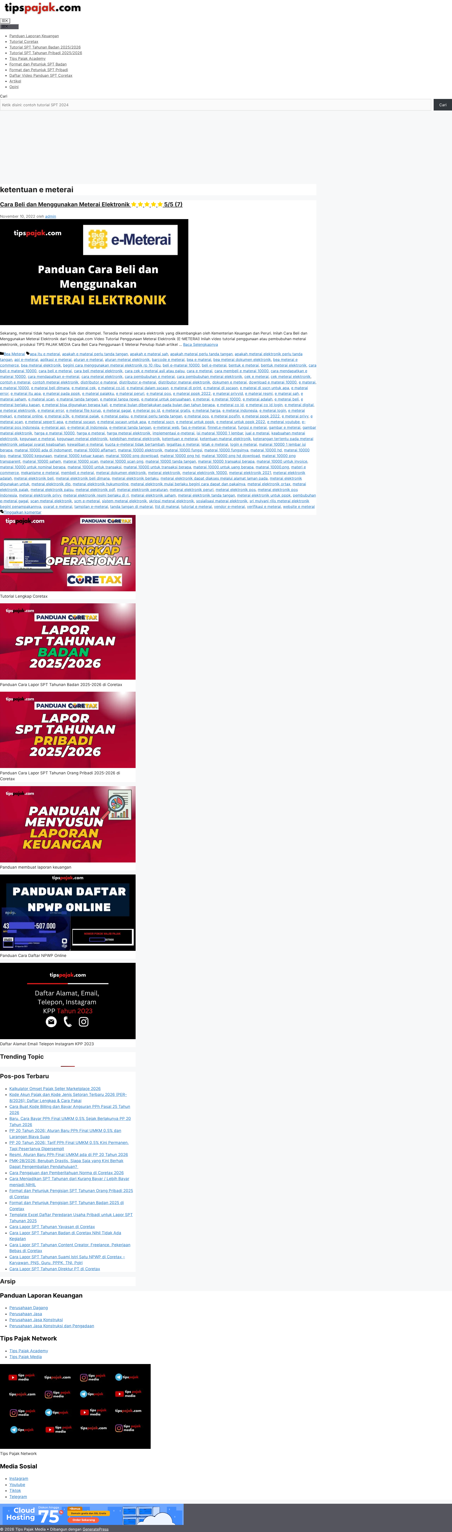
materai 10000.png (272, 467)
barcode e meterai (168, 359)
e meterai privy (295, 416)
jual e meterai (257, 433)
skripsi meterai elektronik (171, 500)
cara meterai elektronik (102, 376)
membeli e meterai (77, 472)
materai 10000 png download (132, 455)
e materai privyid (228, 393)
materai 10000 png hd (180, 455)
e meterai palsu (115, 416)
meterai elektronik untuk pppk (264, 495)
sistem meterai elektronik (124, 500)
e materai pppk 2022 (192, 393)
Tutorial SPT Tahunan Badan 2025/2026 (45, 47)
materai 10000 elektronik (140, 450)
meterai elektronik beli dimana (83, 478)
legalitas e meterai (183, 444)
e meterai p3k (57, 416)
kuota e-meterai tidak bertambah (135, 444)
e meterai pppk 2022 (261, 416)
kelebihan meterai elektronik (135, 438)
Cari (3, 96)
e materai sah (287, 393)
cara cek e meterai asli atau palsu (155, 370)
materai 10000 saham (42, 461)
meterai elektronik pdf (95, 489)
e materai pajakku (98, 393)
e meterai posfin (225, 416)
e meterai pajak (85, 416)
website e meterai (299, 506)
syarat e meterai (57, 506)
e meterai (201, 399)
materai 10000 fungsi (183, 450)
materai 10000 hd (266, 450)
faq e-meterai (193, 427)
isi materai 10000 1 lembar (220, 433)
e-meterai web (166, 427)
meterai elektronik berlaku (135, 478)
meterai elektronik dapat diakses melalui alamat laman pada (214, 478)
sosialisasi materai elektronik (221, 500)
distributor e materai (99, 382)
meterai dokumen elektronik (121, 472)
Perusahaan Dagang (28, 1307)
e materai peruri (130, 393)
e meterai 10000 (226, 399)
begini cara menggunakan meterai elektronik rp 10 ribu (112, 365)
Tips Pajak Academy (27, 58)
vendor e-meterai (229, 506)
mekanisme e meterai (40, 472)
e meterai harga (206, 410)
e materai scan (41, 399)
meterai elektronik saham (153, 495)
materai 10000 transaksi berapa (226, 461)
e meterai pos (196, 416)
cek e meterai (256, 376)
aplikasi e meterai (56, 359)
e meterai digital (299, 404)
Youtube (17, 1484)
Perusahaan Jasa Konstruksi (36, 1319)
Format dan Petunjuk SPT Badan (38, 64)
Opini (14, 86)
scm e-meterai (87, 500)
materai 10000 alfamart (95, 450)
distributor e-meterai (137, 382)
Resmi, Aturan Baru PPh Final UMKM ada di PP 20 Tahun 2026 (68, 1154)
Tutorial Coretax (23, 41)
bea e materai (199, 359)
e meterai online (28, 416)
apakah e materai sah (149, 353)
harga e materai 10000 (54, 433)
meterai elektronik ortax (269, 484)
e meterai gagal (117, 410)
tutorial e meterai (196, 506)
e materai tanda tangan (77, 399)
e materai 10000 (14, 387)
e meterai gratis (176, 410)
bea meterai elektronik (41, 365)
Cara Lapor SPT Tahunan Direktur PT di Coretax (54, 1268)
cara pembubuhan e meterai (150, 376)
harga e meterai (91, 433)
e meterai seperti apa (44, 421)
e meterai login (272, 410)
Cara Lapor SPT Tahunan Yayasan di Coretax (52, 1226)
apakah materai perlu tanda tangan (201, 353)
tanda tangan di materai (131, 506)
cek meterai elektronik (291, 376)
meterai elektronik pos (236, 489)
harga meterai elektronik (128, 433)
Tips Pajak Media (25, 1356)
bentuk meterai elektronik (284, 365)
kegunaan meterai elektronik (82, 438)
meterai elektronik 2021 (250, 472)
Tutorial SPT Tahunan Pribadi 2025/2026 (45, 52)
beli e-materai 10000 (181, 365)
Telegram (18, 1496)
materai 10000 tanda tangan (170, 461)
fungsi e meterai (252, 427)
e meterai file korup (83, 410)
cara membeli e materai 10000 (241, 370)
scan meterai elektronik (51, 500)
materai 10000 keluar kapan (79, 455)
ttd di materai (167, 506)
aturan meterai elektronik (127, 359)
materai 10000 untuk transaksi (94, 467)
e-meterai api (53, 427)
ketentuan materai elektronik (225, 438)
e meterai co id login (264, 404)
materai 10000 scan (80, 461)
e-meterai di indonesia (87, 427)
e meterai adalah (257, 399)
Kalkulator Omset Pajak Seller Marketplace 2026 (55, 1088)
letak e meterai (215, 444)
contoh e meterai (15, 382)
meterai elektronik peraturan (142, 489)
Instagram (18, 1478)
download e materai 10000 (273, 382)
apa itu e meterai (45, 353)
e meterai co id (230, 404)
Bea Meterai (14, 353)
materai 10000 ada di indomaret (43, 450)
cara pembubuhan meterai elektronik (209, 376)
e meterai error (51, 410)
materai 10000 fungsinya (226, 450)
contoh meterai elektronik (55, 382)
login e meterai (243, 444)
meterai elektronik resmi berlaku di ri (96, 495)
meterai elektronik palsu (52, 489)
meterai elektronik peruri (192, 489)
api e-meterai (26, 359)
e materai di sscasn (220, 387)
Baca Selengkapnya (200, 344)
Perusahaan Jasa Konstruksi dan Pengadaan (51, 1326)
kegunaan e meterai (37, 438)
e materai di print (186, 387)
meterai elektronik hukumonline (101, 484)
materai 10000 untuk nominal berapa (32, 467)
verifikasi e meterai (264, 506)
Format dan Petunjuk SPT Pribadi (38, 69)
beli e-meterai (214, 365)
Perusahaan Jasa (25, 1313)
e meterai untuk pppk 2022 (240, 421)
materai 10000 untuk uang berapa (223, 467)
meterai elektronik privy (40, 495)
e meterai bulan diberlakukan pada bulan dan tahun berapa (162, 404)
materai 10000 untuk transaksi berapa (157, 467)
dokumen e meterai (229, 382)
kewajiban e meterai (85, 444)
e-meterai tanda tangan (130, 427)
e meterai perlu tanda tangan (156, 416)
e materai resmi (259, 393)
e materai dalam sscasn (148, 387)
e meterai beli (286, 399)
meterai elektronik (164, 472)
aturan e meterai (88, 359)
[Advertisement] (226, 146)
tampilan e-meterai (91, 506)
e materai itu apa (26, 393)
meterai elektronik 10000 (204, 472)
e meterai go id (146, 410)
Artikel (15, 81)
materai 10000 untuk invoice (282, 461)
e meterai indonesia (239, 410)
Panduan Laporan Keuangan (34, 35)
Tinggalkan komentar (22, 512)
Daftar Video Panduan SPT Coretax (41, 75)
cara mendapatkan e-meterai (53, 376)
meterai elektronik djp (51, 484)
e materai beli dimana (50, 387)
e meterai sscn (161, 421)
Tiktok (15, 1490)
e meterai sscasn (80, 421)
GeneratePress (96, 1529)
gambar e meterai (284, 427)
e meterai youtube (283, 421)
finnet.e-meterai (222, 427)
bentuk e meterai (244, 365)
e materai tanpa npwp (119, 399)
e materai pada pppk (61, 393)
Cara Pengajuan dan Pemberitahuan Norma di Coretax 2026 (66, 1172)
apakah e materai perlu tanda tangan (95, 353)
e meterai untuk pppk (195, 421)
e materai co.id (111, 387)
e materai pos (158, 393)
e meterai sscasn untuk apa (121, 421)
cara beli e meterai (55, 370)
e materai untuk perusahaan (166, 399)
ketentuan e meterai (180, 438)
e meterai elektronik (18, 410)
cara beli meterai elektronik (98, 370)
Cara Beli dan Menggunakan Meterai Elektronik (91, 204)
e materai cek (84, 387)
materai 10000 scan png (121, 461)
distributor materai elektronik (184, 382)
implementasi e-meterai (173, 433)
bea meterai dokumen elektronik (242, 359)
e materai (307, 382)
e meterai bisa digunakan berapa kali (75, 404)
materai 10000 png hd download (231, 455)
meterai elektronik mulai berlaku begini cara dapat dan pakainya (188, 484)
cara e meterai (199, 370)
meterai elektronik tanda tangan (206, 495)
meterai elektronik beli (34, 478)
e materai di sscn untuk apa (264, 387)
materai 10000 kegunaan (30, 455)
